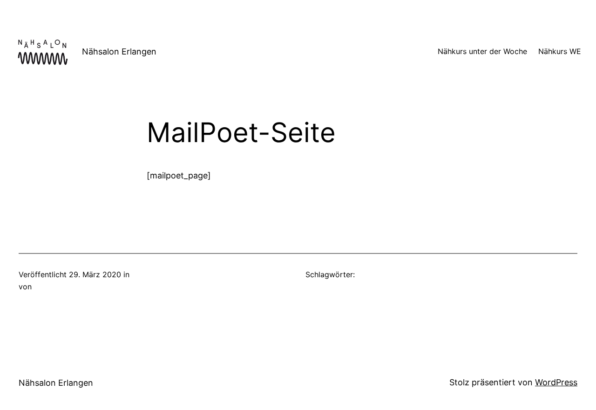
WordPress (556, 382)
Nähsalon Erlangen (119, 51)
